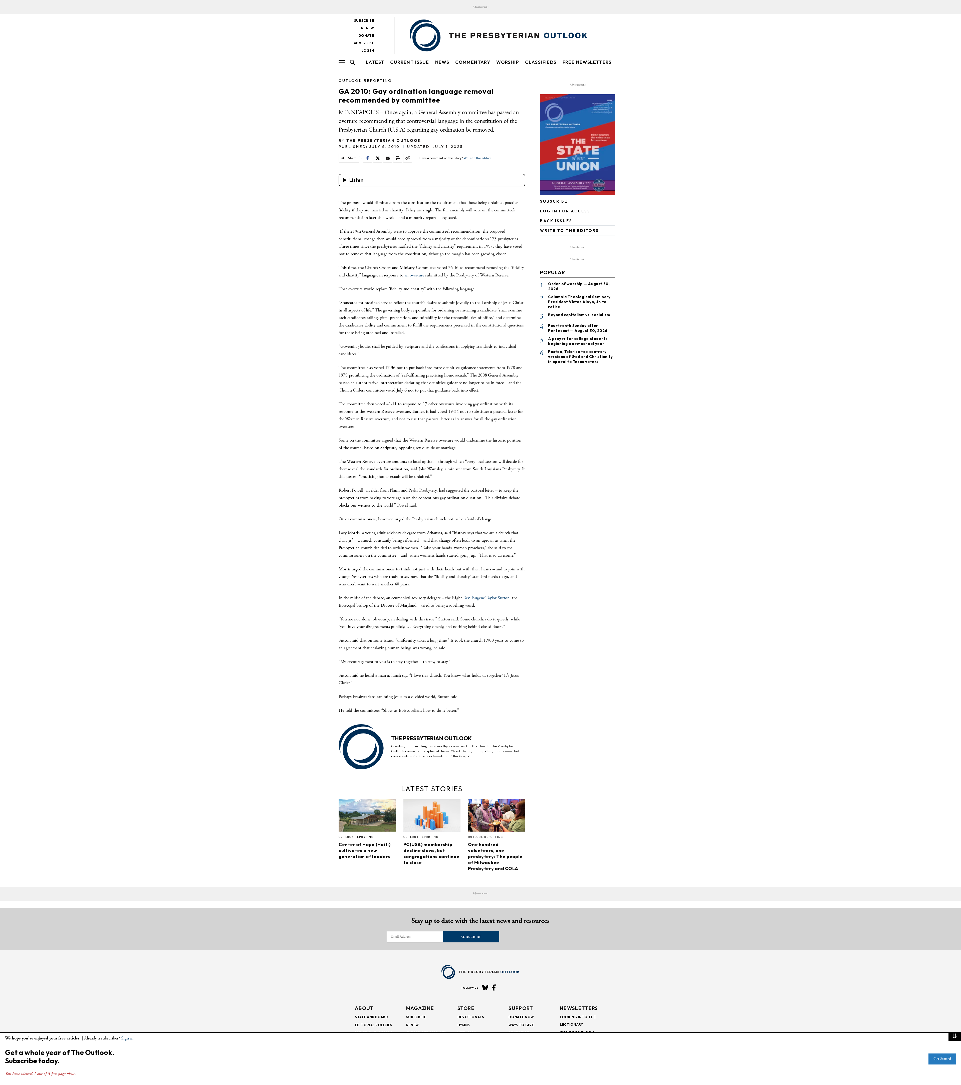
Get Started (942, 1058)
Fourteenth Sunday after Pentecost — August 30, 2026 (577, 328)
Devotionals (470, 1017)
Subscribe (364, 21)
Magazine (420, 1008)
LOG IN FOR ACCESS (565, 211)
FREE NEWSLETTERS (587, 62)
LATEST (375, 62)
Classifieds (540, 62)
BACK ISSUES (556, 220)
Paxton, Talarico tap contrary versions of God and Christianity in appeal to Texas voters (580, 356)
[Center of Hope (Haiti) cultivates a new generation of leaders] (367, 817)
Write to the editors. (478, 158)
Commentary (472, 62)
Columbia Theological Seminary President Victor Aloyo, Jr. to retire (579, 301)
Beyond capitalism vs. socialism (579, 314)
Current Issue (409, 62)
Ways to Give (521, 1025)
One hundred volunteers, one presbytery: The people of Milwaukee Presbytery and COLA (495, 856)
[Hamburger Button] (342, 62)
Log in (368, 51)
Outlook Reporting (365, 80)
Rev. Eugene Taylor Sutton (486, 598)
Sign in (127, 1038)
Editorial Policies (373, 1025)
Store (466, 1008)
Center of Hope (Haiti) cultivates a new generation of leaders (365, 850)
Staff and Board (371, 1017)
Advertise (364, 43)
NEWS (442, 62)
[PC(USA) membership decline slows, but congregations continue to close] (432, 817)
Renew (367, 28)
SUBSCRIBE (554, 201)
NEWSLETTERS (579, 1008)
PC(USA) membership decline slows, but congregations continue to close (431, 853)
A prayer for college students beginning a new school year (578, 341)
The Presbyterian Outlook (383, 140)
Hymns (463, 1025)
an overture (414, 275)
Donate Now (521, 1017)
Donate (366, 36)
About (364, 1008)
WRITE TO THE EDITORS (569, 230)
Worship (507, 62)
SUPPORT (521, 1008)
